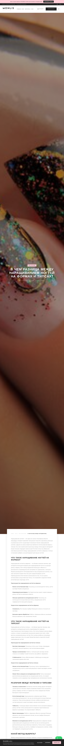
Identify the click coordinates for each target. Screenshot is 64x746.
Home (12, 533)
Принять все (57, 742)
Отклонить (47, 742)
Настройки (39, 742)
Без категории (22, 533)
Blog (16, 533)
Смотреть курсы (48, 1)
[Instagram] (57, 4)
